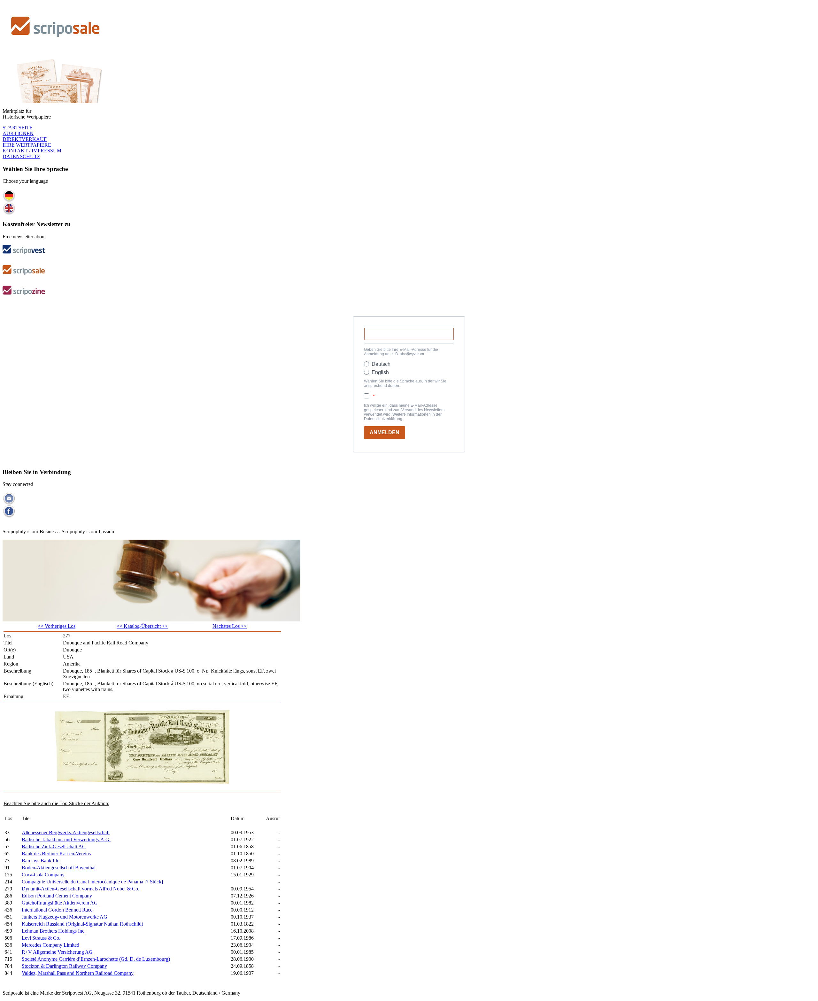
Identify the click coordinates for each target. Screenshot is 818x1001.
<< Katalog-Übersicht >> (142, 626)
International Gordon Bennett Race (57, 909)
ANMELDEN (384, 432)
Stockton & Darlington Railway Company (64, 966)
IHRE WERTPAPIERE (27, 145)
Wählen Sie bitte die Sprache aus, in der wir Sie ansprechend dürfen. (405, 383)
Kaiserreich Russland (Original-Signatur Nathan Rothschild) (82, 924)
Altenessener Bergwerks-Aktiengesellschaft (66, 832)
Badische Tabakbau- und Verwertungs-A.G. (66, 839)
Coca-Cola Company (43, 874)
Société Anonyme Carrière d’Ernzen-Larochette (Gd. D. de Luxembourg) (96, 959)
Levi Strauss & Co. (41, 938)
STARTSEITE (18, 127)
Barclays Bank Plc (40, 860)
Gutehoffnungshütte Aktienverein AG (60, 902)
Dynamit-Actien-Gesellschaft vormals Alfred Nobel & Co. (80, 888)
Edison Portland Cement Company (57, 895)
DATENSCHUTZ (21, 156)
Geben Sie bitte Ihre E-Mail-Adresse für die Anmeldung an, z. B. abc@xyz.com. (401, 351)
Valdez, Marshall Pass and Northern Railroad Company (78, 973)
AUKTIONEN (18, 133)
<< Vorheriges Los (56, 626)
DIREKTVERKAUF (25, 139)
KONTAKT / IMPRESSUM (32, 150)
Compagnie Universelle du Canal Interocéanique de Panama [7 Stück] (92, 881)
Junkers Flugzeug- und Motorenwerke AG (64, 917)
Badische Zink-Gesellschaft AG (54, 846)
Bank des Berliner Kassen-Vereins (56, 853)
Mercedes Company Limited (50, 945)
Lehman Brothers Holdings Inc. (54, 931)
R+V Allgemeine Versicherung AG (57, 952)
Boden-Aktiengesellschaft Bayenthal (59, 867)
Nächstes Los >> (229, 626)
